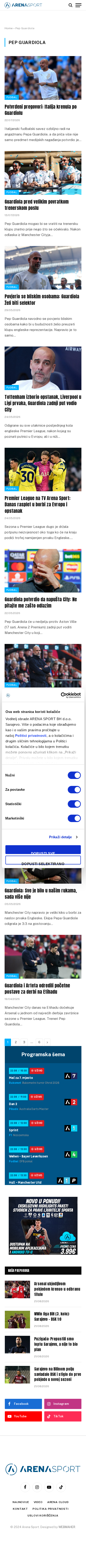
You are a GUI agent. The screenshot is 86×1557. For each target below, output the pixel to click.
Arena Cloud (58, 1502)
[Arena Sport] (23, 5)
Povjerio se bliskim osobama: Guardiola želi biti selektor (42, 299)
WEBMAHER (66, 1527)
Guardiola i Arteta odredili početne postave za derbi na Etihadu (37, 988)
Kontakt (20, 1508)
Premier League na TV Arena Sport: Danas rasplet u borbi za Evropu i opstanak (37, 504)
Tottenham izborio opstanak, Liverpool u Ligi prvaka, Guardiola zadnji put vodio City (43, 403)
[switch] (74, 789)
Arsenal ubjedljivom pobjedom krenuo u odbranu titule (57, 1289)
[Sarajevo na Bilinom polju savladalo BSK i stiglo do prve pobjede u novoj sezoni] (17, 1375)
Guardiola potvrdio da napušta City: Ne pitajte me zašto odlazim (41, 602)
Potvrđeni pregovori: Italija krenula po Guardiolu (41, 110)
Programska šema (43, 1054)
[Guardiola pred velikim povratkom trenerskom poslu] (43, 173)
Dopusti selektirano (43, 863)
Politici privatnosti (30, 736)
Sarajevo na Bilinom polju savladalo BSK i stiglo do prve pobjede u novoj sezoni (57, 1374)
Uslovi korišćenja (43, 1515)
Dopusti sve (43, 852)
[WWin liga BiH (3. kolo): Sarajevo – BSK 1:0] (17, 1319)
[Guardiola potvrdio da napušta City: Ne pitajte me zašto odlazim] (43, 571)
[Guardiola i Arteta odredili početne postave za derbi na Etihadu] (43, 956)
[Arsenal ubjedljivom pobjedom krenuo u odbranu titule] (17, 1289)
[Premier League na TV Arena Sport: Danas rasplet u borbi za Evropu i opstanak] (43, 469)
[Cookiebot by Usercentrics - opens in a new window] (61, 695)
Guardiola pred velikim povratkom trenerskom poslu (37, 204)
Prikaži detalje (60, 837)
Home (9, 28)
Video (38, 1502)
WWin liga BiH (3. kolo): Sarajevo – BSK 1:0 (51, 1316)
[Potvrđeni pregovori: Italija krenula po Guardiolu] (43, 78)
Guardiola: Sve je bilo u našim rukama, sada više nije (41, 893)
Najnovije (21, 1502)
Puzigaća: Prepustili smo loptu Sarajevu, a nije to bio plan (56, 1344)
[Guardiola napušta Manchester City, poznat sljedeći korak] (43, 665)
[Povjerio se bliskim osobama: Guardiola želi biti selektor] (43, 268)
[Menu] (78, 5)
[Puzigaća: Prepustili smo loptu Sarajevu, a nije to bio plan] (17, 1344)
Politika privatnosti (51, 1508)
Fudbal (11, 97)
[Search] (70, 5)
